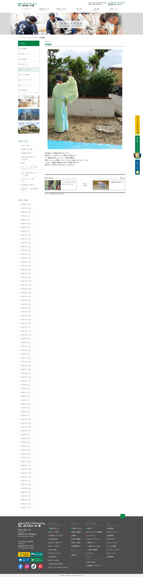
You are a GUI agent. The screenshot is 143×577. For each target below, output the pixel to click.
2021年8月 (24, 435)
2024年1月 (24, 323)
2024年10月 (24, 289)
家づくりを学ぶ (54, 560)
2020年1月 (24, 507)
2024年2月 (24, 319)
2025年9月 (24, 246)
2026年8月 (24, 204)
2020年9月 (24, 477)
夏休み (23, 163)
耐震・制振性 (76, 532)
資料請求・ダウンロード (94, 565)
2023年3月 (24, 362)
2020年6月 (24, 488)
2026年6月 (24, 212)
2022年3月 (24, 408)
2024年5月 (24, 308)
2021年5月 (24, 446)
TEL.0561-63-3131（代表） (26, 536)
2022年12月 (24, 373)
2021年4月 (24, 450)
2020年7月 (24, 484)
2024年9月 (24, 292)
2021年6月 (24, 442)
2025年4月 (24, 266)
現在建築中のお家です (28, 185)
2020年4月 (24, 496)
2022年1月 (24, 415)
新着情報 (24, 59)
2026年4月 (24, 220)
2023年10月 (24, 335)
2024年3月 (24, 316)
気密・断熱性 (76, 539)
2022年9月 (24, 385)
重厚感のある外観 (26, 149)
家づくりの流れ (54, 546)
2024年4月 (24, 312)
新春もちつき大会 (94, 546)
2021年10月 (24, 427)
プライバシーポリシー (28, 80)
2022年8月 (24, 388)
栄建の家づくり (54, 528)
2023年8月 (24, 342)
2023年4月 (24, 358)
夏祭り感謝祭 (93, 549)
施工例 (74, 555)
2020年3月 (24, 500)
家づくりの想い (54, 532)
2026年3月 (24, 223)
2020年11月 (24, 469)
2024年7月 (24, 300)
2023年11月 (24, 331)
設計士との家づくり (56, 542)
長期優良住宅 (76, 546)
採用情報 (24, 90)
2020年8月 (24, 481)
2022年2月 (24, 411)
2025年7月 (24, 254)
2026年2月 (24, 227)
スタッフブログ (33, 37)
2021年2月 (24, 458)
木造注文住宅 (54, 539)
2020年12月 (24, 465)
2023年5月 (24, 354)
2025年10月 (24, 243)
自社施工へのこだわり (56, 535)
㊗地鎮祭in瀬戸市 (26, 153)
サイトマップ (25, 85)
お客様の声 (53, 557)
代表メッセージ (26, 54)
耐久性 (74, 535)
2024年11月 (24, 285)
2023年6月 (24, 350)
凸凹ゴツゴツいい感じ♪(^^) (28, 180)
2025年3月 (24, 269)
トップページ (22, 37)
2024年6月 (24, 304)
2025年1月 (24, 277)
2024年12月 (24, 281)
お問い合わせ (91, 562)
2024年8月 (24, 296)
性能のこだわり (77, 528)
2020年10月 (24, 473)
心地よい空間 (25, 145)
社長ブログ (24, 64)
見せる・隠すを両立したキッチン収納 (29, 174)
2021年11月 (24, 423)
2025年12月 (24, 235)
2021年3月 (24, 454)
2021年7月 (24, 438)
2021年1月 (24, 461)
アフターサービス (55, 553)
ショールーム (91, 535)
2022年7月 (24, 392)
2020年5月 (24, 492)
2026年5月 (24, 216)
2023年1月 (24, 369)
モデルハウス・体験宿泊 (94, 532)
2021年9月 (24, 431)
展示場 (89, 528)
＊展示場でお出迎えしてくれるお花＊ (29, 158)
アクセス (90, 553)
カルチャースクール (93, 539)
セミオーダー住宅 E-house (57, 567)
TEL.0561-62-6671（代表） (26, 548)
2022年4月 (24, 404)
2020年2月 (24, 504)
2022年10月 (24, 381)
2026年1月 (24, 231)
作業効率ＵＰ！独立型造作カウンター (29, 190)
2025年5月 (24, 262)
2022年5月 (24, 400)
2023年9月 (24, 339)
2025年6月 (24, 258)
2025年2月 (24, 273)
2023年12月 (24, 327)
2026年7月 (24, 208)
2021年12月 (24, 419)
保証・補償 (53, 549)
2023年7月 (24, 346)
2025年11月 (24, 239)
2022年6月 (24, 396)
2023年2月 (24, 365)
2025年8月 (24, 250)
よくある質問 (25, 75)
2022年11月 (24, 377)
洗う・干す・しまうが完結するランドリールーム (29, 168)
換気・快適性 (76, 542)
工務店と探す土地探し (56, 564)
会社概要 (24, 49)
